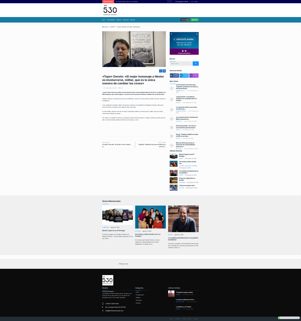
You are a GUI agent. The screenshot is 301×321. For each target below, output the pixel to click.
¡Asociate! (195, 19)
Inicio (103, 20)
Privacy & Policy (186, 319)
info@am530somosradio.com (114, 310)
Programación (111, 20)
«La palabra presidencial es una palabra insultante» (129, 1)
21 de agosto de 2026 (191, 158)
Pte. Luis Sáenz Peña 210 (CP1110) (115, 307)
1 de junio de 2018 (191, 301)
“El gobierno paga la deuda (184, 292)
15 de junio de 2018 (188, 309)
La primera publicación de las (185, 299)
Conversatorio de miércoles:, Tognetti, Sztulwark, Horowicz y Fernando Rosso (187, 86)
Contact (195, 319)
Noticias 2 (179, 121)
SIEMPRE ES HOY (180, 90)
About (171, 319)
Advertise (177, 319)
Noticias (132, 20)
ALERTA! (112, 27)
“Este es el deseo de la (187, 185)
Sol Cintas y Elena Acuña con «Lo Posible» (147, 235)
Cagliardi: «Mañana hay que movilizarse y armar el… (152, 144)
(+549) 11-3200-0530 (112, 303)
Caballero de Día (181, 111)
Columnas (126, 20)
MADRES (178, 294)
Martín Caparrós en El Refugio (113, 230)
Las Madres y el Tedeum (183, 307)
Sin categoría (180, 301)
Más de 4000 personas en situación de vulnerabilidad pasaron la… (185, 144)
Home (106, 27)
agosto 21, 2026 (115, 227)
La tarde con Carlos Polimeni (188, 165)
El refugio (105, 227)
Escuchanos (185, 19)
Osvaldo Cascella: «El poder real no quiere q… (116, 144)
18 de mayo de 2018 (188, 294)
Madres (119, 20)
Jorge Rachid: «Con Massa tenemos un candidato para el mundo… (186, 98)
